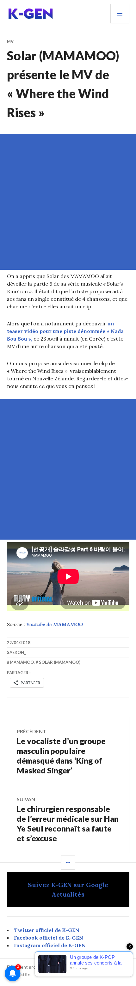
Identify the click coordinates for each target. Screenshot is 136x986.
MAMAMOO (22, 662)
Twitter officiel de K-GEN (46, 930)
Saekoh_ (16, 652)
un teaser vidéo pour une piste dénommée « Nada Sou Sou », (65, 331)
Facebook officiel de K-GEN (48, 938)
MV (10, 41)
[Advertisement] (68, 202)
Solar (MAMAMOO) (59, 662)
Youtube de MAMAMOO (54, 624)
